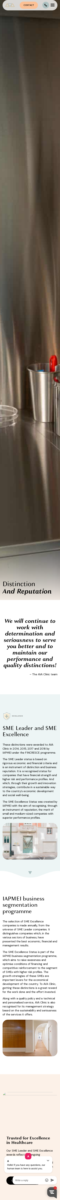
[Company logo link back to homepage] (11, 5)
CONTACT (29, 5)
